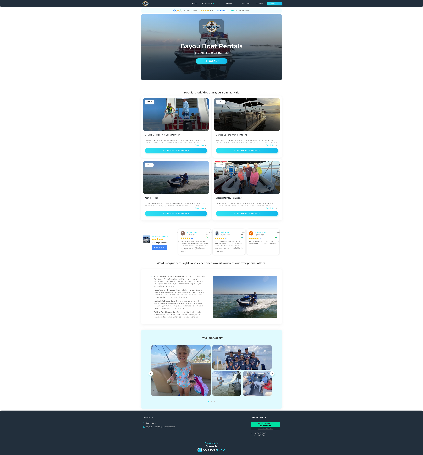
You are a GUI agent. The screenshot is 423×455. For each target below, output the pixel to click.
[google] (254, 433)
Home (194, 4)
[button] (279, 243)
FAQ (219, 4)
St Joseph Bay (244, 4)
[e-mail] (264, 433)
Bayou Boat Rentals (265, 429)
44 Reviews (222, 10)
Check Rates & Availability (176, 150)
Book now (274, 4)
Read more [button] (184, 251)
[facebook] (259, 433)
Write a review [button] (159, 247)
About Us (229, 4)
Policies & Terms (211, 443)
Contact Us (259, 4)
